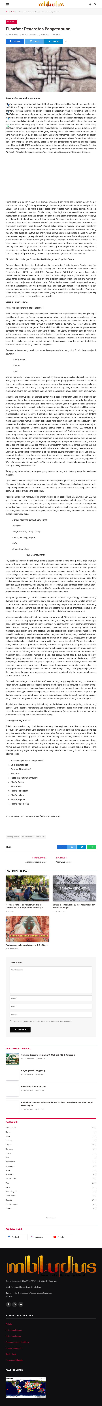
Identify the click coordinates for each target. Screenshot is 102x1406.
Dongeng (9, 1149)
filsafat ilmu (40, 836)
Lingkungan (10, 1166)
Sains (8, 1187)
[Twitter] (8, 112)
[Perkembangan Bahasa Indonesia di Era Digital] (27, 929)
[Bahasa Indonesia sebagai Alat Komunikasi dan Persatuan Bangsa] (74, 888)
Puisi (7, 1183)
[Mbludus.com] (50, 4)
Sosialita (9, 1200)
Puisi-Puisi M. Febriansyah (33, 1086)
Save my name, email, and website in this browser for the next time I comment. (42, 1021)
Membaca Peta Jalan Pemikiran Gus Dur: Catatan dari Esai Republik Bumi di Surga (24, 906)
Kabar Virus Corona (63, 862)
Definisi (9, 1324)
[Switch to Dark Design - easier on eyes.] (90, 4)
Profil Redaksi (11, 1179)
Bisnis (8, 1132)
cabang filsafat (13, 836)
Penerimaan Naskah (14, 1360)
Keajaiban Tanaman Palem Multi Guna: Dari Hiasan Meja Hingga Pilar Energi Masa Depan (57, 1104)
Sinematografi (11, 1191)
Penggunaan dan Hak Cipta (17, 1342)
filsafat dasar (27, 836)
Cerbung (9, 1140)
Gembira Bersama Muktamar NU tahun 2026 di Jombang (48, 1054)
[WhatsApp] (8, 125)
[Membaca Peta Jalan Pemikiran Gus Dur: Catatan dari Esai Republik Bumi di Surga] (27, 888)
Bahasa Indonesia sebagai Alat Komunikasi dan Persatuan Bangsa (74, 906)
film (7, 1157)
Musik (8, 1170)
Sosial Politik (11, 1196)
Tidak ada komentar (29, 35)
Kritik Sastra (10, 1162)
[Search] (94, 4)
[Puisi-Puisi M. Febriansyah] (12, 1090)
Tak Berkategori (12, 1204)
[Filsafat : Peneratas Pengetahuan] (51, 69)
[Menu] (7, 4)
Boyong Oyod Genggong (33, 1070)
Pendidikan (29, 11)
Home (21, 11)
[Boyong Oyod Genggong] (12, 1074)
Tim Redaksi (11, 1354)
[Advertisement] (51, 177)
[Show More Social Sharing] (66, 41)
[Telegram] (8, 119)
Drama (8, 1153)
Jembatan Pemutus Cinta (35, 862)
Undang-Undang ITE (14, 1348)
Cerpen (8, 1145)
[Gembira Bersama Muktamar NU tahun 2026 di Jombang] (12, 1058)
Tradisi (8, 1208)
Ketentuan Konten (13, 1336)
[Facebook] (8, 105)
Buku (8, 1136)
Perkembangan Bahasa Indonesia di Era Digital (27, 945)
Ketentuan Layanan (14, 1330)
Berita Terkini (11, 1128)
